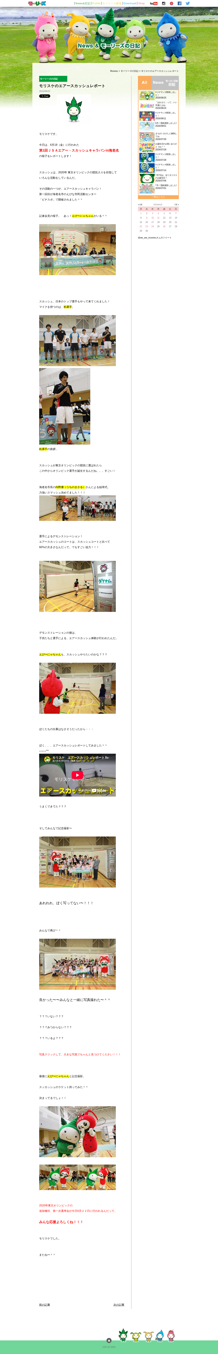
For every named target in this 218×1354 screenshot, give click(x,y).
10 (152, 217)
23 (146, 226)
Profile (96, 3)
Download (130, 3)
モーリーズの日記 (129, 71)
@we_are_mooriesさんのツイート (155, 237)
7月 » (176, 205)
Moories (114, 71)
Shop (141, 3)
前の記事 (44, 1304)
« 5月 (140, 205)
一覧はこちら (158, 197)
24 (152, 226)
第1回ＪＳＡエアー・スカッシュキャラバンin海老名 (79, 150)
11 (158, 217)
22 (141, 226)
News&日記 (82, 3)
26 (164, 226)
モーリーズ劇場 (112, 3)
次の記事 (118, 1304)
